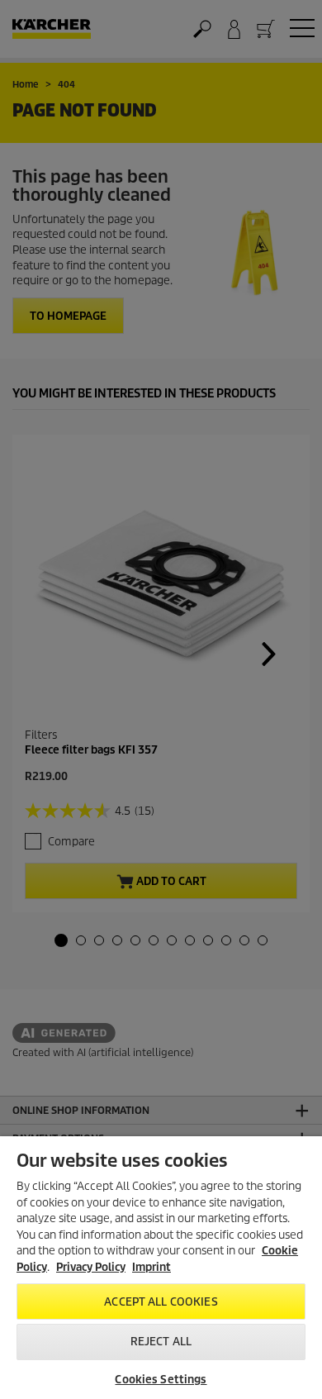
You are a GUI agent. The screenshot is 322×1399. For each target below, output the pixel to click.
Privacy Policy (90, 1267)
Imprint (151, 1267)
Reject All (161, 1342)
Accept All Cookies (160, 1302)
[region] (161, 1267)
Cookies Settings (160, 1380)
